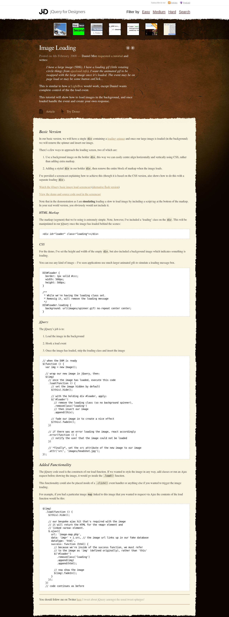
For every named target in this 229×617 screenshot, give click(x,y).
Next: (133, 48)
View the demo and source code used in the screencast (70, 194)
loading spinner (116, 138)
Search (184, 12)
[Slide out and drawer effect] (96, 35)
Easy (146, 12)
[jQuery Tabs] (78, 35)
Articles (174, 3)
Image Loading (57, 47)
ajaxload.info (78, 71)
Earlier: (128, 48)
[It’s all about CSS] (133, 35)
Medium (159, 12)
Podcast (186, 3)
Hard (172, 12)
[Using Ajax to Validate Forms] (115, 35)
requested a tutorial (110, 56)
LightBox (77, 86)
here (79, 599)
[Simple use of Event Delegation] (151, 35)
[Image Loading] (60, 35)
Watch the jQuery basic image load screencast (65, 187)
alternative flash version (105, 187)
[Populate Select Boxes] (169, 35)
